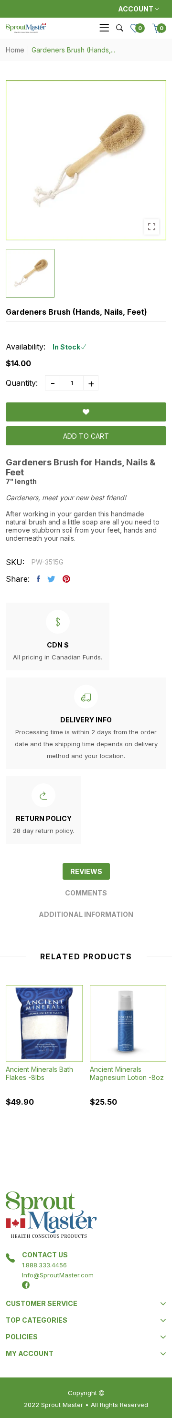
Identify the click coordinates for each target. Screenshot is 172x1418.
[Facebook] (26, 1285)
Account (136, 9)
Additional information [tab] (86, 914)
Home (15, 50)
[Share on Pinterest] (66, 579)
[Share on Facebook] (38, 579)
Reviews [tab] (86, 871)
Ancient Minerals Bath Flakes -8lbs (39, 1073)
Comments (86, 893)
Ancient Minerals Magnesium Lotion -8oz (127, 1073)
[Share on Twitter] (51, 579)
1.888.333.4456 (44, 1265)
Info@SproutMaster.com (58, 1275)
